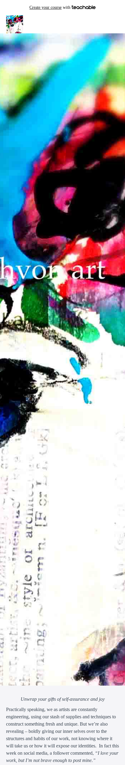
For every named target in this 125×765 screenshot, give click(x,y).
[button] (115, 24)
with (50, 7)
